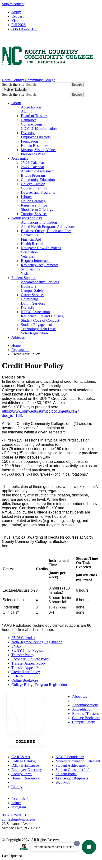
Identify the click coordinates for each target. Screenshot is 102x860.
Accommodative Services (40, 282)
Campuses (28, 120)
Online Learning (33, 201)
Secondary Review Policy (30, 659)
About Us (79, 696)
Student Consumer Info (73, 770)
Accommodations (85, 705)
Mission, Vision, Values (38, 150)
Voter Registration (34, 333)
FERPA (17, 676)
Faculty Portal (21, 774)
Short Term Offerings (37, 209)
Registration (20, 350)
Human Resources (34, 146)
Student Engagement (36, 325)
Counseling (29, 299)
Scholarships (30, 269)
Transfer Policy (22, 655)
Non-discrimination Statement (78, 761)
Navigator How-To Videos (41, 248)
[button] (89, 847)
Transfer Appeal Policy (28, 663)
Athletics (18, 337)
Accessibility (81, 701)
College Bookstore (86, 718)
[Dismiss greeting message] (77, 843)
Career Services (32, 295)
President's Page (33, 154)
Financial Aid (31, 239)
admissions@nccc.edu (18, 819)
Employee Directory (36, 137)
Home (16, 345)
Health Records (32, 244)
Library (26, 197)
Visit (14, 20)
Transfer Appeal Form (27, 668)
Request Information (36, 261)
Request (17, 16)
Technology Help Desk (38, 329)
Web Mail (63, 782)
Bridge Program (33, 175)
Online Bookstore (24, 680)
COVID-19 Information (39, 128)
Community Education (38, 180)
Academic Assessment (37, 171)
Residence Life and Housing (42, 316)
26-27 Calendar (32, 167)
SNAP (16, 646)
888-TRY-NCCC (24, 29)
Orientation (29, 252)
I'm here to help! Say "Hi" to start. (54, 847)
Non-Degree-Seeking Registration (36, 642)
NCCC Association (35, 312)
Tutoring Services (34, 214)
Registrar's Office (34, 205)
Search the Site (13, 84)
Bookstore (28, 286)
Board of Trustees (34, 116)
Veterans (27, 256)
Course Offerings (34, 188)
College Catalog (33, 184)
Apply (16, 12)
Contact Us (29, 235)
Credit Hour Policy (25, 672)
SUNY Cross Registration (30, 650)
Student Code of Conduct (40, 320)
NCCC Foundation (70, 757)
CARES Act (20, 757)
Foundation (29, 141)
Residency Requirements (39, 265)
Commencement (33, 124)
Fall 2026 (18, 25)
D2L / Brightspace (25, 765)
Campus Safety (32, 290)
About (16, 103)
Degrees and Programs (38, 192)
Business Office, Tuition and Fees (46, 231)
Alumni (26, 111)
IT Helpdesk (20, 782)
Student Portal (66, 774)
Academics (19, 158)
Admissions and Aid (26, 218)
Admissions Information (39, 222)
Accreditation (31, 107)
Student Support (23, 278)
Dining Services (33, 303)
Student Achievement (72, 765)
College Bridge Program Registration (39, 685)
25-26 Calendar (32, 163)
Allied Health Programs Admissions (47, 227)
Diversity (28, 133)
